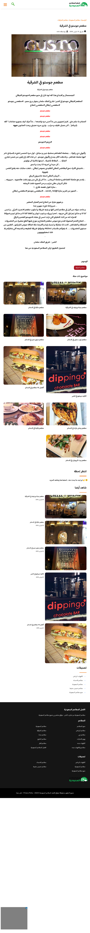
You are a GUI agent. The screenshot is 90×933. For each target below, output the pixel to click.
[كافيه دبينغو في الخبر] (65, 597)
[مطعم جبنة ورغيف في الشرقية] (65, 506)
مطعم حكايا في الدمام (36, 307)
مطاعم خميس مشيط (76, 688)
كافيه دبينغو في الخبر (79, 396)
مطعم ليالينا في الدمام (36, 428)
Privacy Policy (28, 793)
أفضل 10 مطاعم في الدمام (34, 387)
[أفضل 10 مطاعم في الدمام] (65, 643)
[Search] (13, 4)
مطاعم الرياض (80, 730)
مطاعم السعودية (77, 684)
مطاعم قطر (42, 743)
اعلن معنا (19, 793)
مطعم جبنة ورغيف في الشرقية (76, 307)
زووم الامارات (81, 739)
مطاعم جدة (42, 735)
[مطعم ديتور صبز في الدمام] (65, 558)
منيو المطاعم (81, 726)
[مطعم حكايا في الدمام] (65, 532)
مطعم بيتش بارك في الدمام (76, 428)
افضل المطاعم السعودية (38, 747)
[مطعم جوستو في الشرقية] (45, 55)
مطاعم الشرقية (80, 267)
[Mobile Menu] (5, 4)
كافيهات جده (81, 743)
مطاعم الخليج (42, 739)
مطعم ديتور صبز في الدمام (34, 339)
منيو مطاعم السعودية (76, 692)
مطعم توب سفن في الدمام (77, 339)
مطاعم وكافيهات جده (78, 747)
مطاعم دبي (82, 735)
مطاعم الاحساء (78, 680)
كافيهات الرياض (78, 676)
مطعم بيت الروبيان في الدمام (76, 460)
